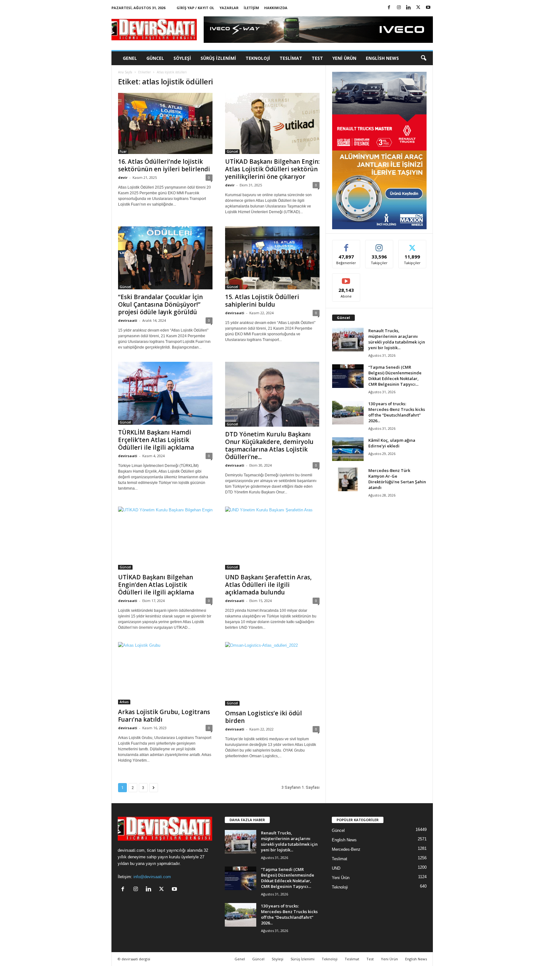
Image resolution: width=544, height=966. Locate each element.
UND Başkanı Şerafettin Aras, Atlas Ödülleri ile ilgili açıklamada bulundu (268, 584)
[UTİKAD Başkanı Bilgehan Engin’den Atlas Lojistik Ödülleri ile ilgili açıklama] (165, 538)
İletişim (251, 7)
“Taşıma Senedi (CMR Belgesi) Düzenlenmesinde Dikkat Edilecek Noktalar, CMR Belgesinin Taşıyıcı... (395, 375)
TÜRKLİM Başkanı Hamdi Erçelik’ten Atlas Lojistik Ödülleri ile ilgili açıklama (156, 440)
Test (317, 58)
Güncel (155, 58)
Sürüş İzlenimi (218, 58)
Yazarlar (229, 7)
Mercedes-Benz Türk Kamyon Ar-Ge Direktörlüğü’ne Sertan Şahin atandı (397, 479)
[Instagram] (399, 7)
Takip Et (379, 244)
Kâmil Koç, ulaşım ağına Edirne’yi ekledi (391, 443)
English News (382, 58)
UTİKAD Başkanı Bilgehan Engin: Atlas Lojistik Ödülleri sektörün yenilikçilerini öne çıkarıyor (272, 169)
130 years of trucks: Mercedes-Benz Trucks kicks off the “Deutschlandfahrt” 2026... (396, 412)
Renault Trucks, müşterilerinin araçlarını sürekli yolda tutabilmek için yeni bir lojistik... (396, 339)
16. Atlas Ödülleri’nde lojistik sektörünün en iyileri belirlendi (164, 165)
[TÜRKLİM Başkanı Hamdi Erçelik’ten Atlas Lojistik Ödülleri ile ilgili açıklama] (165, 393)
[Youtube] (428, 7)
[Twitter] (418, 7)
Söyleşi (182, 58)
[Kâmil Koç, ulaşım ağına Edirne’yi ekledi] (348, 449)
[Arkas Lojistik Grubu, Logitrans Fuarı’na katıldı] (165, 673)
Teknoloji (258, 58)
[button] (423, 58)
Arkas (124, 702)
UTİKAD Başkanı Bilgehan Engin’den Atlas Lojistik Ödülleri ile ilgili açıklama (156, 584)
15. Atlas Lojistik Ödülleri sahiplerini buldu (262, 301)
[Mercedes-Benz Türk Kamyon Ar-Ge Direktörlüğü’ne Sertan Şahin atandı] (348, 479)
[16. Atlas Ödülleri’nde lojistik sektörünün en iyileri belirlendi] (165, 123)
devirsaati (127, 320)
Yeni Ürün (344, 58)
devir (123, 177)
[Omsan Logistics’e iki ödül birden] (272, 674)
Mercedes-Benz (346, 849)
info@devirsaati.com (152, 876)
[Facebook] (389, 7)
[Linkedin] (408, 7)
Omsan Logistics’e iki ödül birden (263, 717)
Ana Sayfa (125, 72)
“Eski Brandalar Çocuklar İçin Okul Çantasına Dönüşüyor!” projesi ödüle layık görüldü (160, 304)
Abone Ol (346, 278)
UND (336, 868)
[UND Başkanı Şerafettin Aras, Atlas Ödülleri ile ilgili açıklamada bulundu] (272, 538)
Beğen (346, 244)
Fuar (123, 151)
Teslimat (291, 58)
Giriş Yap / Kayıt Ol (195, 7)
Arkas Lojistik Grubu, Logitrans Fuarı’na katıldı (164, 716)
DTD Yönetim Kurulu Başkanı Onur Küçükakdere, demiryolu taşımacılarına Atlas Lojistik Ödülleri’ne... (269, 445)
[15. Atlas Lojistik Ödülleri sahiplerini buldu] (272, 257)
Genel (130, 58)
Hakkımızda (275, 7)
